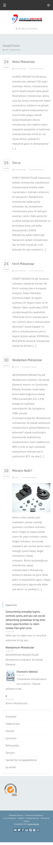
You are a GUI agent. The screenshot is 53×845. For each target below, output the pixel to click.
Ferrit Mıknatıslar (23, 263)
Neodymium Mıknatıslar (27, 360)
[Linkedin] (26, 830)
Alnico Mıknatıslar (23, 61)
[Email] (15, 830)
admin (16, 367)
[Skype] (30, 830)
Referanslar (12, 745)
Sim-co (16, 162)
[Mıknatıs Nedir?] (31, 508)
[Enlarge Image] (31, 487)
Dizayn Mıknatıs (20, 69)
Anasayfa (11, 716)
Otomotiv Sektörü (27, 671)
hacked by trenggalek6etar (21, 760)
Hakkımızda (13, 724)
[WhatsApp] (38, 830)
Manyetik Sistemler (16, 815)
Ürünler (10, 731)
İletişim (10, 752)
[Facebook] (22, 830)
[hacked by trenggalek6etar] (26, 23)
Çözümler (11, 738)
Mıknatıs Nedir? (22, 470)
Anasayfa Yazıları (37, 69)
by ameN (11, 767)
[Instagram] (34, 830)
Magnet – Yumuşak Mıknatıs (28, 818)
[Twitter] (19, 830)
